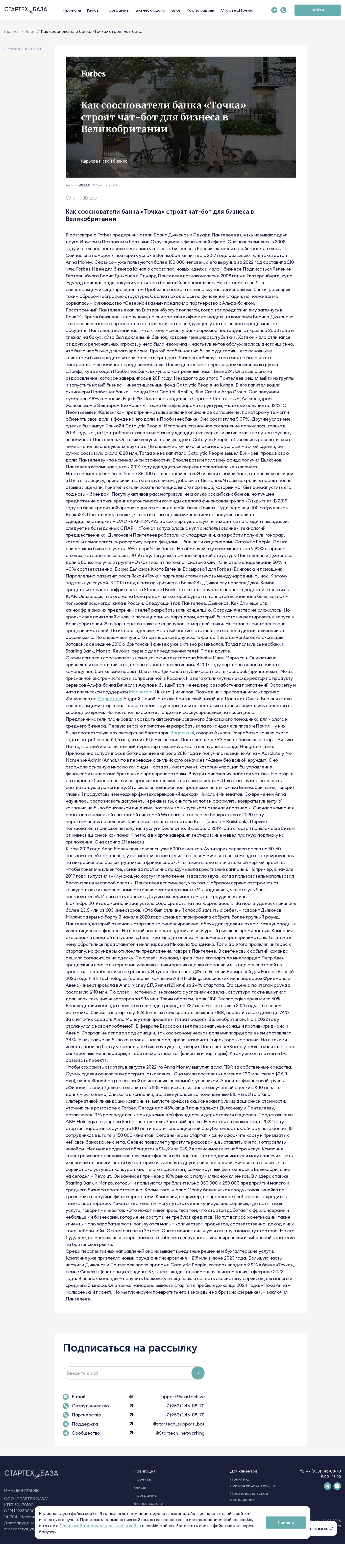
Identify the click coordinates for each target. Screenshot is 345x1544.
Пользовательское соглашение (249, 1496)
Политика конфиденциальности (252, 1482)
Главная (11, 31)
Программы (117, 10)
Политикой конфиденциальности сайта (100, 1525)
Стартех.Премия (237, 10)
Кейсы (93, 10)
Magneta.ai (141, 692)
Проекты (72, 10)
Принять (286, 1522)
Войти (318, 9)
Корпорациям (201, 10)
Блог (176, 10)
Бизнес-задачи (150, 10)
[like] (68, 198)
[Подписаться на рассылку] (198, 1373)
